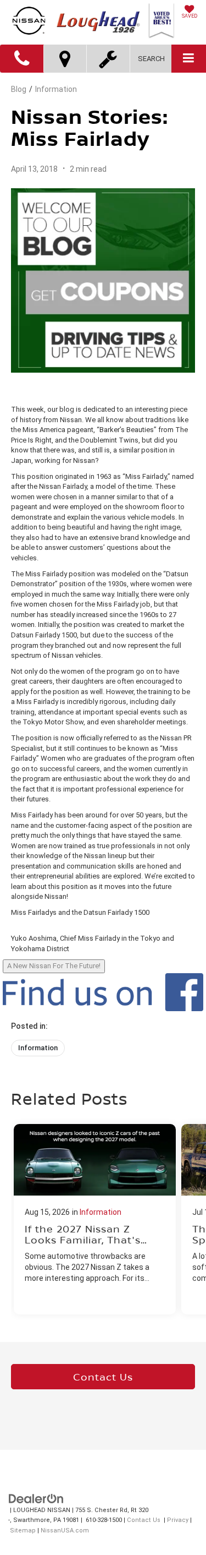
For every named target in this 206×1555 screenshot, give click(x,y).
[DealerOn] (36, 1498)
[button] (22, 59)
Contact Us (103, 1376)
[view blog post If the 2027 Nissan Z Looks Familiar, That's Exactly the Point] (95, 1219)
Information (56, 89)
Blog (18, 89)
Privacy (177, 1520)
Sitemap (23, 1530)
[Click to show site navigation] (188, 59)
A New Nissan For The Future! (54, 966)
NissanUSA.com (65, 1530)
